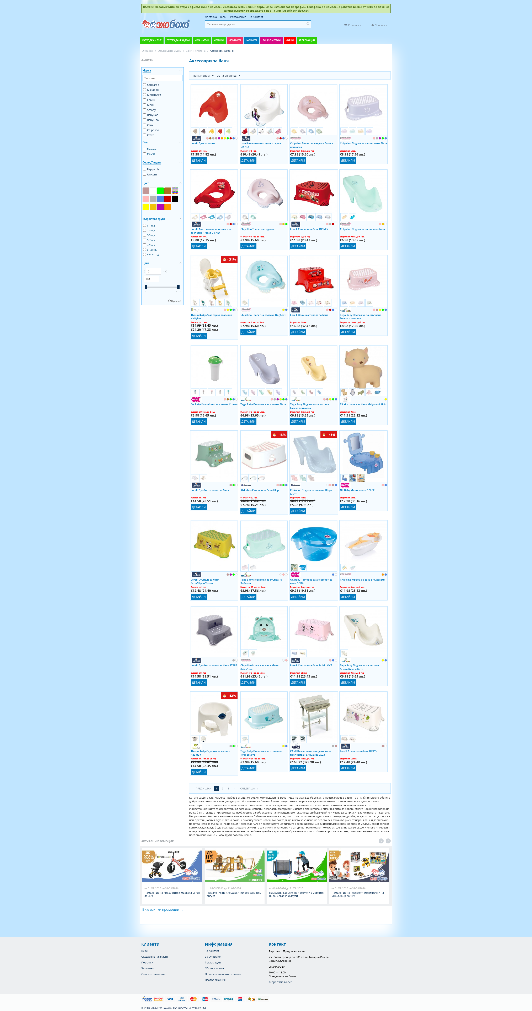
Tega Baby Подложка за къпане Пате (263, 404)
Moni (150, 105)
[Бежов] (146, 190)
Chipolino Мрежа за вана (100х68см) (362, 579)
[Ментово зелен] (175, 207)
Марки (290, 40)
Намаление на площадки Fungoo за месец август (234, 894)
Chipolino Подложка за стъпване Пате (363, 143)
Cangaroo (153, 85)
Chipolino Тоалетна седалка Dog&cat (263, 315)
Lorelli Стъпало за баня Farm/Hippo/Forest (205, 581)
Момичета (235, 40)
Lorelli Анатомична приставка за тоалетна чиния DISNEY (211, 230)
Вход (144, 951)
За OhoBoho (213, 956)
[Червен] (167, 199)
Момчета (251, 40)
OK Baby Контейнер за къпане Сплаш (214, 404)
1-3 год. (151, 230)
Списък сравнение (153, 974)
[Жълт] (146, 207)
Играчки (219, 40)
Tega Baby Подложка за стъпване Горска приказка (360, 316)
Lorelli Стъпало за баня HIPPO (358, 751)
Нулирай (176, 301)
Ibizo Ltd (200, 1008)
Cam (150, 125)
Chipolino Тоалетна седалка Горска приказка (311, 145)
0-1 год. (151, 225)
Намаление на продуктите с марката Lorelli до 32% (172, 894)
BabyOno (153, 120)
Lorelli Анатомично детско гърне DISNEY (260, 145)
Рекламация (238, 17)
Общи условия (214, 968)
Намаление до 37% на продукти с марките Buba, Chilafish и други (296, 894)
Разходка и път (151, 40)
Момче (151, 153)
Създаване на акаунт (154, 956)
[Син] (160, 199)
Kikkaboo (153, 90)
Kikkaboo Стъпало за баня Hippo (260, 490)
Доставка (211, 17)
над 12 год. (153, 254)
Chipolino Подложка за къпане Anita (362, 229)
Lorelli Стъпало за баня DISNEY (309, 229)
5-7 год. (151, 239)
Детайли (199, 160)
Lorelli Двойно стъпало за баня (309, 315)
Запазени (147, 968)
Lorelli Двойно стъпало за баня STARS (214, 665)
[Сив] (153, 199)
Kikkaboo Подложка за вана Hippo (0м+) (311, 491)
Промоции (308, 40)
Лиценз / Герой (271, 40)
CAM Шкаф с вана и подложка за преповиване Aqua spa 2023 (310, 752)
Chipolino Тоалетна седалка (257, 229)
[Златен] (153, 207)
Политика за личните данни (223, 974)
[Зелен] (160, 190)
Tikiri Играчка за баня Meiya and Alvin (363, 404)
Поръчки (147, 962)
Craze (150, 135)
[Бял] (153, 190)
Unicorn (152, 174)
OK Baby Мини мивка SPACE (357, 490)
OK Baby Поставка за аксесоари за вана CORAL (311, 581)
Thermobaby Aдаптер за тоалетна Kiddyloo (211, 316)
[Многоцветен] (175, 190)
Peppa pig (153, 169)
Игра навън (202, 40)
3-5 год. (151, 235)
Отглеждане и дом (178, 40)
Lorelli (151, 100)
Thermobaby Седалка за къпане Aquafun (210, 752)
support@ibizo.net (280, 982)
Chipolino (153, 130)
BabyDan (152, 115)
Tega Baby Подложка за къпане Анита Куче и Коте (359, 667)
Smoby (151, 110)
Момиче (151, 149)
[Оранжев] (167, 207)
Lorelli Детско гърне (203, 143)
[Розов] (146, 199)
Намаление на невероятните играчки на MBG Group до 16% (357, 894)
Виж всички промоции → (162, 909)
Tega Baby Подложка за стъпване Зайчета (261, 581)
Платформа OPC (215, 980)
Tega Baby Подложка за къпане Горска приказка (309, 406)
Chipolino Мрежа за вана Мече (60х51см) (259, 667)
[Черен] (175, 199)
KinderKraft (154, 95)
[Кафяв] (167, 190)
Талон (223, 17)
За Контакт (256, 17)
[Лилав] (160, 207)
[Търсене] (308, 24)
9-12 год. (152, 249)
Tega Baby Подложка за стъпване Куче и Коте (261, 752)
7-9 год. (151, 244)
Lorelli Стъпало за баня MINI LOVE (311, 665)
